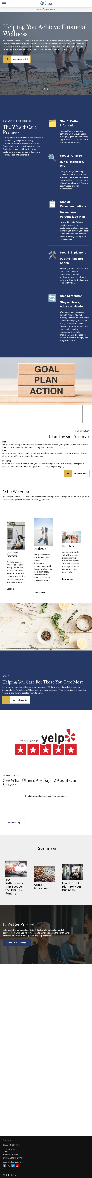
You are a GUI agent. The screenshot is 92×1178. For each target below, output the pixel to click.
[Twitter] (8, 1165)
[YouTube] (17, 1165)
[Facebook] (4, 1165)
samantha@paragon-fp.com (14, 1162)
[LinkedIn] (13, 1165)
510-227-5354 (14, 1145)
